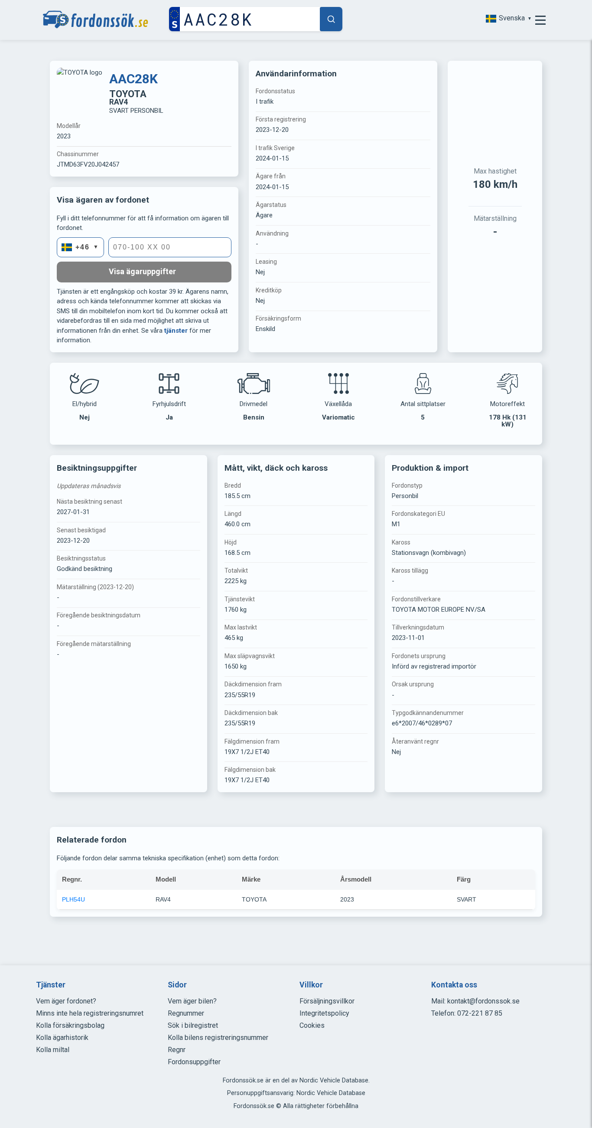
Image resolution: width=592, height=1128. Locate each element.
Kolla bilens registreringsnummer (218, 1037)
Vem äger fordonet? (66, 1001)
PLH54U (73, 899)
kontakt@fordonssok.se (483, 1001)
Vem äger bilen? (192, 1001)
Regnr (176, 1050)
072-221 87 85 (479, 1013)
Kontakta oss (454, 984)
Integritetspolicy (324, 1013)
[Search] (331, 19)
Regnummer (186, 1013)
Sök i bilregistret (193, 1025)
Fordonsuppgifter (194, 1062)
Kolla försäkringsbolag (70, 1025)
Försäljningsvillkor (327, 1001)
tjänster (176, 330)
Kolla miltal (52, 1050)
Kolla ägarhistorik (62, 1037)
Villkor (311, 984)
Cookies (312, 1025)
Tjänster (50, 984)
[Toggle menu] (540, 20)
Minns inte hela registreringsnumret (89, 1013)
